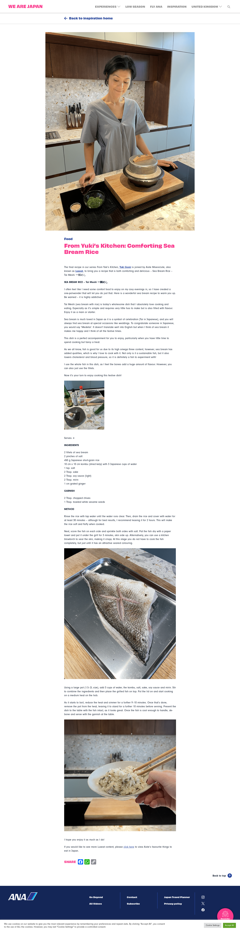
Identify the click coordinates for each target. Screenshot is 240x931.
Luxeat (79, 271)
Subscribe (133, 903)
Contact (132, 897)
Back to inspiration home (91, 18)
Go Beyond (96, 897)
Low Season (135, 6)
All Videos (95, 903)
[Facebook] (80, 862)
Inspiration (177, 6)
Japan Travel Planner (177, 897)
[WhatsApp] (87, 862)
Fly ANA (156, 6)
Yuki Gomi (125, 267)
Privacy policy (173, 903)
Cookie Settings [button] (212, 925)
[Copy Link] (93, 862)
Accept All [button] (229, 925)
